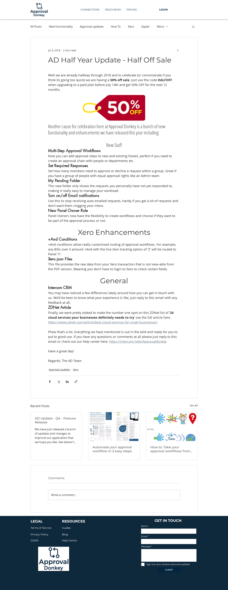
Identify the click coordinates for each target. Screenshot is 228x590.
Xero (131, 26)
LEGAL (37, 521)
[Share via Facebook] (49, 381)
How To (116, 26)
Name (144, 526)
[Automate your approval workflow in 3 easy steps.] (114, 426)
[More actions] (178, 50)
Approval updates (92, 26)
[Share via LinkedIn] (67, 381)
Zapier (145, 26)
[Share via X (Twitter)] (58, 381)
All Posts (36, 26)
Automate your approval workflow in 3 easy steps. (112, 449)
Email (144, 536)
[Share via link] (76, 381)
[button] (113, 10)
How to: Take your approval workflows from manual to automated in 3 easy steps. (171, 449)
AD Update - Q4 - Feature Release (55, 420)
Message (146, 546)
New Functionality (61, 26)
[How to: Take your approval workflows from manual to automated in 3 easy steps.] (172, 426)
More (160, 26)
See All (194, 405)
